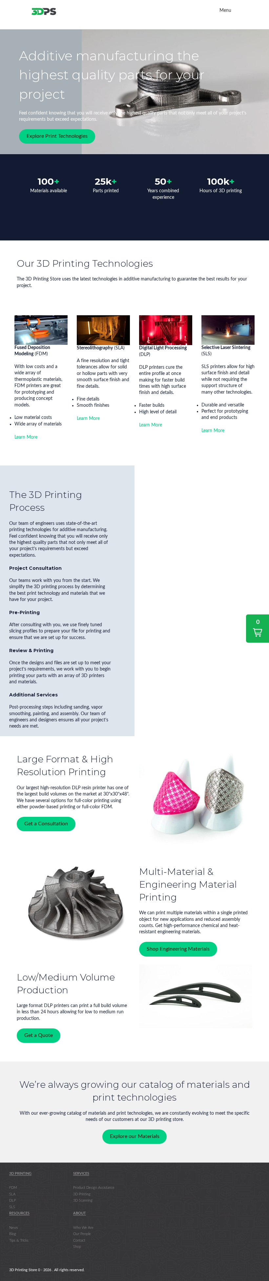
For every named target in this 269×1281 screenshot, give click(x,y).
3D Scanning (83, 1200)
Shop (77, 1247)
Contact (79, 1240)
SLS (12, 1207)
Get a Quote (38, 1035)
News (13, 1227)
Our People (82, 1234)
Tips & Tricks (19, 1240)
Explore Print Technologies (57, 136)
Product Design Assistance (93, 1187)
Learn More (25, 437)
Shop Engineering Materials (178, 949)
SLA (12, 1194)
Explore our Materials (134, 1136)
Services (81, 1173)
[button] (257, 628)
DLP (12, 1200)
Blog (12, 1234)
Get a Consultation (46, 824)
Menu (225, 10)
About (79, 1213)
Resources (19, 1213)
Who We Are (83, 1227)
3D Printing (20, 1173)
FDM (13, 1187)
